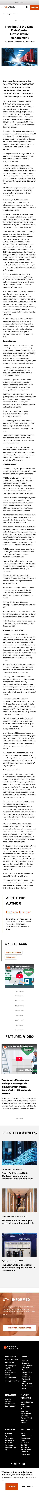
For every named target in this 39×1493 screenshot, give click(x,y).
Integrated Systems (13, 952)
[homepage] (10, 7)
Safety (24, 1381)
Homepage (7, 14)
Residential (26, 1379)
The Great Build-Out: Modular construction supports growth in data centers (18, 1268)
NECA (23, 1434)
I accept (12, 1487)
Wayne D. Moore (10, 1216)
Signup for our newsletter (19, 1328)
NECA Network (26, 1450)
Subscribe (34, 7)
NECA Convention (27, 1436)
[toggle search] (27, 7)
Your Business (27, 1384)
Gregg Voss (8, 1261)
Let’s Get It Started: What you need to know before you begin (18, 1222)
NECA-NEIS (25, 1443)
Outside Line (26, 1377)
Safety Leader (10, 1404)
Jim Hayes (8, 1169)
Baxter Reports (26, 1413)
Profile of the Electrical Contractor (25, 1409)
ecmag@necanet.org (12, 1381)
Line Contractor (10, 1406)
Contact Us (9, 1445)
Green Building (27, 1365)
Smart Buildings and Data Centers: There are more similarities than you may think (17, 1176)
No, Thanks (27, 1487)
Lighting (24, 1374)
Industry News (27, 1372)
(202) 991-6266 (10, 1377)
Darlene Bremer (18, 912)
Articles (15, 14)
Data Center (10, 957)
